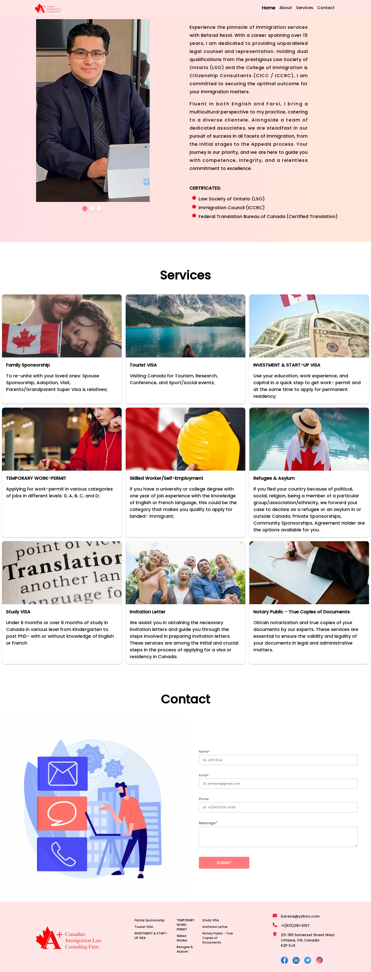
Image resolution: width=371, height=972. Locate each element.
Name (203, 751)
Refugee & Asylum (185, 949)
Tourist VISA (144, 927)
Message (207, 823)
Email (203, 775)
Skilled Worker (182, 938)
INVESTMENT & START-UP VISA (151, 935)
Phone (204, 799)
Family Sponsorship (150, 920)
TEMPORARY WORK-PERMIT (185, 924)
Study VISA (210, 920)
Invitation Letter (215, 927)
